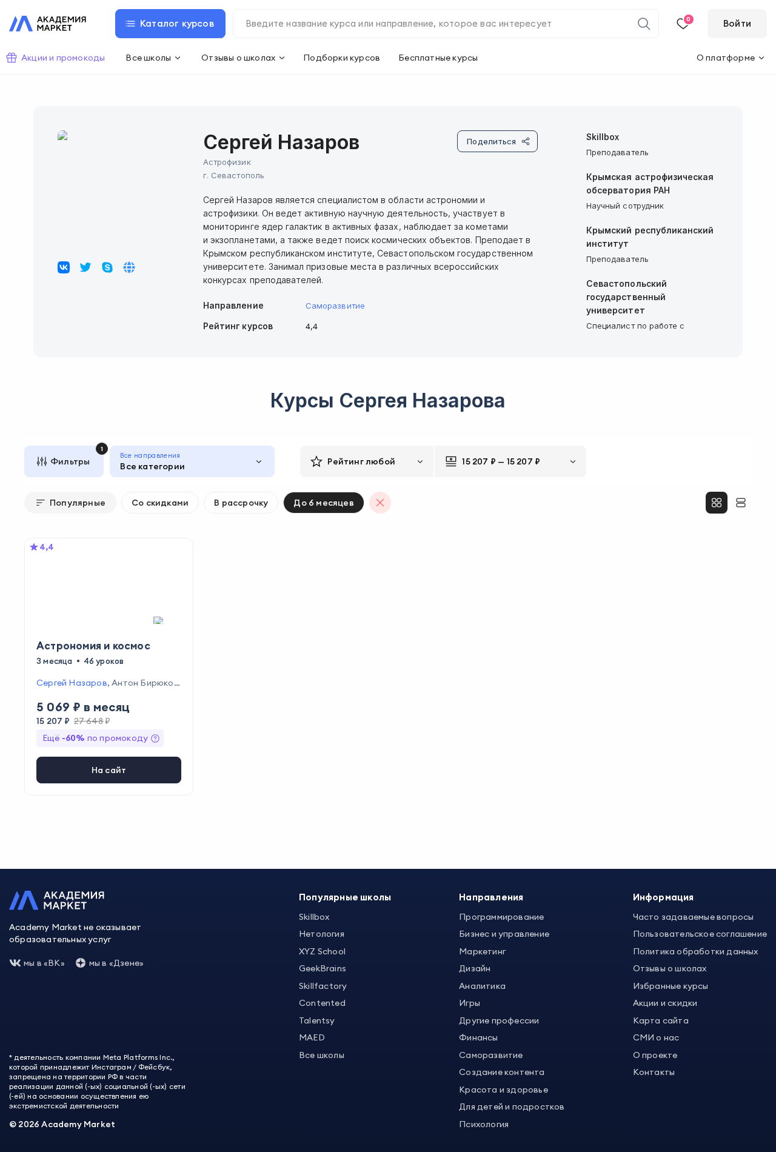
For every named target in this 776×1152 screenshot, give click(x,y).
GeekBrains (322, 968)
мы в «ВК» (44, 962)
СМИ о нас (656, 1037)
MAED (312, 1037)
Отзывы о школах (670, 968)
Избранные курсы (671, 985)
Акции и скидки (665, 1002)
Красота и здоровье (503, 1089)
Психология (484, 1124)
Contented (322, 1002)
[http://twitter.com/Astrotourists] (85, 267)
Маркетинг (482, 951)
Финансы (478, 1037)
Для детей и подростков (511, 1106)
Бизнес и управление (504, 933)
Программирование (501, 916)
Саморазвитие (335, 305)
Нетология (321, 933)
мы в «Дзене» (116, 962)
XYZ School (322, 951)
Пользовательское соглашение (700, 933)
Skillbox (314, 916)
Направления (491, 897)
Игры (469, 1002)
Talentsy (317, 1020)
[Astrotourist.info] (107, 267)
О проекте (655, 1055)
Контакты (654, 1072)
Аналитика (482, 985)
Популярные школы (345, 897)
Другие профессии (499, 1020)
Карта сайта (661, 1020)
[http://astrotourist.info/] (129, 267)
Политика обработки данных (695, 951)
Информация (663, 897)
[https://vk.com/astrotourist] (64, 267)
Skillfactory (323, 985)
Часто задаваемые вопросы (693, 916)
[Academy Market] (47, 24)
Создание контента (501, 1072)
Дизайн (474, 968)
